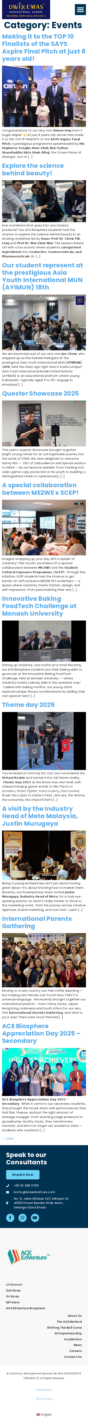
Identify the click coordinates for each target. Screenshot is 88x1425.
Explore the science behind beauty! (33, 169)
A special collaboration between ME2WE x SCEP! (40, 489)
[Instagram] (22, 1218)
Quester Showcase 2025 (40, 393)
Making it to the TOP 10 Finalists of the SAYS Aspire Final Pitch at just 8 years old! (44, 47)
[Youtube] (35, 1218)
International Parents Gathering (37, 922)
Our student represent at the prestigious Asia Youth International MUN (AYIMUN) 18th (42, 276)
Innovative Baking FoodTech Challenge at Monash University (39, 606)
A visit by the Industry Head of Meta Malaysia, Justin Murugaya (40, 816)
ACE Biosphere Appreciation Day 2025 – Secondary (41, 1033)
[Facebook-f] (10, 1218)
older (8, 1139)
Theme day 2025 (28, 704)
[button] (80, 9)
